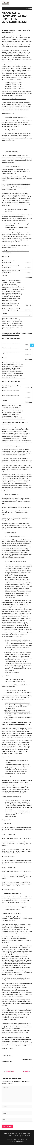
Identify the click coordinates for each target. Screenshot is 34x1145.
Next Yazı (26, 1071)
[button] (28, 8)
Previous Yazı (9, 1071)
